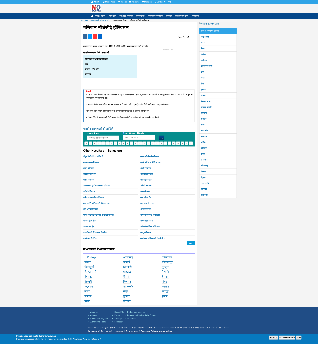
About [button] (96, 2)
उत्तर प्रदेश (205, 183)
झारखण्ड (204, 113)
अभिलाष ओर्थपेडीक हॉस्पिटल (93, 197)
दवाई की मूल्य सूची (182, 16)
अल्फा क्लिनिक (145, 209)
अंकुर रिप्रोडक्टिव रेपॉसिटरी (93, 156)
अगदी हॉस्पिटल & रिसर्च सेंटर (150, 162)
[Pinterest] (95, 36)
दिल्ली (203, 78)
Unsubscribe (132, 318)
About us (94, 312)
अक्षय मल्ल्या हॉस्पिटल (91, 162)
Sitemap (118, 318)
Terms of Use (97, 339)
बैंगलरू (88, 277)
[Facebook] (85, 36)
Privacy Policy (82, 339)
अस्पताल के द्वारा (93, 133)
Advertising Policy (98, 322)
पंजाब (203, 154)
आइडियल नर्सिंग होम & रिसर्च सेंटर (152, 238)
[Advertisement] (159, 66)
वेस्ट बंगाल (204, 195)
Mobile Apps (110, 2)
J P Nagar (91, 257)
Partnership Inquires (136, 312)
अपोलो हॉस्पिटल (89, 191)
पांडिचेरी (204, 148)
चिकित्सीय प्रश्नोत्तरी (155, 16)
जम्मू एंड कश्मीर (206, 107)
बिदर (164, 281)
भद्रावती (88, 286)
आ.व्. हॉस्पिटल (145, 232)
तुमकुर (165, 267)
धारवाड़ (127, 272)
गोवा (202, 84)
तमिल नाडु (204, 165)
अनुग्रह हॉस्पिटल (146, 174)
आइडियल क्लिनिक (90, 238)
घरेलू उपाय (112, 16)
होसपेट (127, 301)
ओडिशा (203, 142)
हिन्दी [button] (169, 2)
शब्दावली (169, 16)
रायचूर (165, 291)
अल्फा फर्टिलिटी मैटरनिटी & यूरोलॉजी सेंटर (98, 215)
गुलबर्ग (126, 262)
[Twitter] (90, 36)
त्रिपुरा (203, 177)
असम (202, 42)
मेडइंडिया (84, 20)
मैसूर (125, 291)
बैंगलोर (126, 277)
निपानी (165, 272)
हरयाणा (203, 95)
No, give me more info (287, 337)
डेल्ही (202, 72)
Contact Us (161, 2)
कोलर (87, 262)
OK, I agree (273, 337)
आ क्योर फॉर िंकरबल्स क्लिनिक (95, 232)
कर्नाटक (203, 119)
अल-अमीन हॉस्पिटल (90, 209)
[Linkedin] (100, 36)
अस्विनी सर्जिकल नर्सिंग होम (150, 226)
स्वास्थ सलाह (100, 16)
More (191, 243)
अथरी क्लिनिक (145, 168)
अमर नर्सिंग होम (145, 197)
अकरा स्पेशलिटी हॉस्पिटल (149, 156)
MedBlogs (148, 2)
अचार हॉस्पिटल (88, 168)
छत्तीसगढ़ (204, 60)
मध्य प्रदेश (204, 130)
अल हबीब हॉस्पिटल (147, 203)
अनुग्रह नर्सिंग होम (89, 174)
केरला (203, 124)
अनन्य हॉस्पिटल (146, 180)
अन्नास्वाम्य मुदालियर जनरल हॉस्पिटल (96, 185)
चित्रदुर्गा (89, 267)
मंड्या (87, 291)
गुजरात (203, 89)
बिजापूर (127, 281)
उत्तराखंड (204, 189)
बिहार (203, 48)
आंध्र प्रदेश (205, 37)
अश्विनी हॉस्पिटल (146, 221)
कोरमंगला (167, 257)
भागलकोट (128, 286)
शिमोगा (87, 296)
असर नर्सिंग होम (88, 226)
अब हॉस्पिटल (145, 191)
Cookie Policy (72, 339)
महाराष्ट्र (204, 136)
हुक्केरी (126, 296)
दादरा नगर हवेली (206, 66)
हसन (87, 301)
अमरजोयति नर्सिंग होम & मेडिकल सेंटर (96, 203)
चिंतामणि (127, 267)
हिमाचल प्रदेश (206, 101)
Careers (124, 2)
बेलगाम (165, 277)
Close (299, 337)
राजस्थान (204, 160)
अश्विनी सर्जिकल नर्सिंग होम (150, 215)
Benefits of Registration (100, 318)
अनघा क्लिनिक (88, 180)
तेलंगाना (203, 171)
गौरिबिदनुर (167, 262)
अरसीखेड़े (128, 257)
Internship (135, 2)
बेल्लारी (88, 281)
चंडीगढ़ (203, 54)
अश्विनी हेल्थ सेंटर (89, 221)
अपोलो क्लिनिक (146, 185)
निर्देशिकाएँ (195, 16)
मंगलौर (165, 286)
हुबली (164, 296)
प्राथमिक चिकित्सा (126, 16)
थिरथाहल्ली (90, 272)
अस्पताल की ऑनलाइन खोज (100, 20)
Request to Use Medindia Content (142, 315)
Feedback (118, 322)
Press (117, 315)
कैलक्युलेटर (140, 16)
